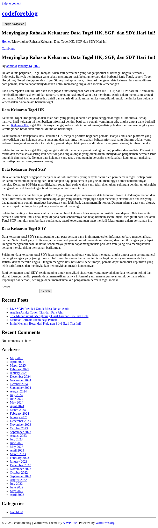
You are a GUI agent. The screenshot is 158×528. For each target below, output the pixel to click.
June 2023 (16, 443)
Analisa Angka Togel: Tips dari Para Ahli (36, 312)
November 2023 (20, 424)
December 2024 (20, 376)
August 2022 (18, 480)
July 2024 (16, 395)
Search (6, 287)
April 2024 (17, 406)
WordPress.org (105, 523)
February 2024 (19, 413)
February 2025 (19, 369)
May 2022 (16, 491)
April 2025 (17, 362)
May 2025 (16, 358)
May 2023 (16, 446)
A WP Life (70, 523)
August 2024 (18, 391)
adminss (11, 66)
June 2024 (16, 398)
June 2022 (16, 487)
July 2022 (16, 483)
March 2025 (18, 365)
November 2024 (20, 380)
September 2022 (20, 476)
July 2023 (16, 439)
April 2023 (17, 450)
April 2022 (17, 494)
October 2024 (19, 384)
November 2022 (20, 469)
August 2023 (18, 435)
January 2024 (18, 417)
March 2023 (18, 454)
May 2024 (16, 402)
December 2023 (20, 421)
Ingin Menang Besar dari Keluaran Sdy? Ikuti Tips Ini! (45, 323)
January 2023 (18, 461)
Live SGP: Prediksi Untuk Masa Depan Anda (39, 308)
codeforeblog (20, 13)
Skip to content (11, 3)
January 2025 (18, 373)
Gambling (8, 48)
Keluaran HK (20, 125)
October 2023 (19, 428)
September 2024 (20, 387)
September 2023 (20, 432)
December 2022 (20, 465)
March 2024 (18, 410)
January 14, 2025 (29, 66)
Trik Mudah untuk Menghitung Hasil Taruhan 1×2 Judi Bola (49, 316)
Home (6, 41)
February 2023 (19, 458)
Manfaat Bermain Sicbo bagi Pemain (34, 320)
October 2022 (19, 472)
